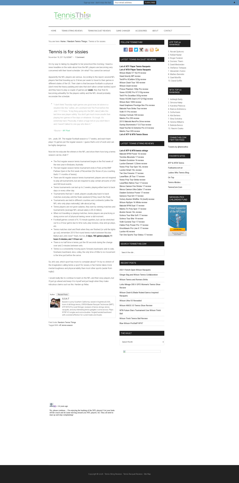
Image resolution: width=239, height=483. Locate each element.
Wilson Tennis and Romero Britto (134, 279)
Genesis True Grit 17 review (132, 196)
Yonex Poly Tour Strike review (132, 180)
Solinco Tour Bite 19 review (131, 218)
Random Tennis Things (67, 322)
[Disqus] (82, 368)
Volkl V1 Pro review (128, 112)
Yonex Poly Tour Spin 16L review (134, 167)
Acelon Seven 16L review (131, 212)
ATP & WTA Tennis (176, 163)
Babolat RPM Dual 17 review (132, 205)
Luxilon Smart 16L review (131, 170)
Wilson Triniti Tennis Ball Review (134, 318)
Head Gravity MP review (130, 76)
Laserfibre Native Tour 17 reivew (134, 183)
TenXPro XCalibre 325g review (133, 79)
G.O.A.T (65, 298)
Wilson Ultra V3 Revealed (131, 300)
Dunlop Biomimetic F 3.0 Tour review (135, 125)
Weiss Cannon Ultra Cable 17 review (135, 189)
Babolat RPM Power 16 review (133, 154)
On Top (171, 177)
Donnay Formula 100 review (132, 115)
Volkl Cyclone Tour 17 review (132, 222)
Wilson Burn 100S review (130, 102)
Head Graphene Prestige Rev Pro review (137, 105)
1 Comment (79, 57)
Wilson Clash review (128, 86)
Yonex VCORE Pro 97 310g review (134, 92)
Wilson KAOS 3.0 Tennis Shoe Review (136, 305)
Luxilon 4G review (127, 231)
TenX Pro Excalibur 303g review (133, 95)
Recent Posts (63, 294)
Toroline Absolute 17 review (132, 157)
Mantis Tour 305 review (130, 131)
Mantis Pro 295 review (129, 118)
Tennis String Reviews (113, 474)
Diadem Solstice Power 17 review (134, 193)
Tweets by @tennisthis (178, 147)
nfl (60, 325)
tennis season (67, 325)
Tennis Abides (174, 182)
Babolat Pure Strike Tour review (133, 108)
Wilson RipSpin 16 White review (133, 202)
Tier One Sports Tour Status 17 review (136, 235)
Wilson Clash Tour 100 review (132, 82)
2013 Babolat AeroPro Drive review (135, 121)
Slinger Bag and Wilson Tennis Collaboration (139, 275)
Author (52, 294)
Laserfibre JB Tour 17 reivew (132, 176)
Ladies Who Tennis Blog (178, 172)
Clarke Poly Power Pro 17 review (134, 225)
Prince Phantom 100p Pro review (134, 89)
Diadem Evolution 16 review (132, 160)
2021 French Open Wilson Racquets (135, 270)
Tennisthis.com (72, 16)
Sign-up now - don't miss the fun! (97, 2)
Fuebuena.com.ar (175, 168)
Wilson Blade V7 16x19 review (133, 73)
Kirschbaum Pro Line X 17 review (134, 228)
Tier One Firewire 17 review (132, 173)
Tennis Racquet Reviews (133, 474)
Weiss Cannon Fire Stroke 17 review (135, 186)
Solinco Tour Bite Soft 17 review (134, 215)
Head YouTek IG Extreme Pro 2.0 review (137, 128)
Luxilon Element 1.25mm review (133, 163)
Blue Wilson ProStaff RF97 (131, 323)
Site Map (147, 474)
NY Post (66, 130)
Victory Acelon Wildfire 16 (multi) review (137, 199)
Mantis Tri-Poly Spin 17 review (133, 209)
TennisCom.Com (175, 187)
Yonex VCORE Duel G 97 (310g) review (136, 99)
